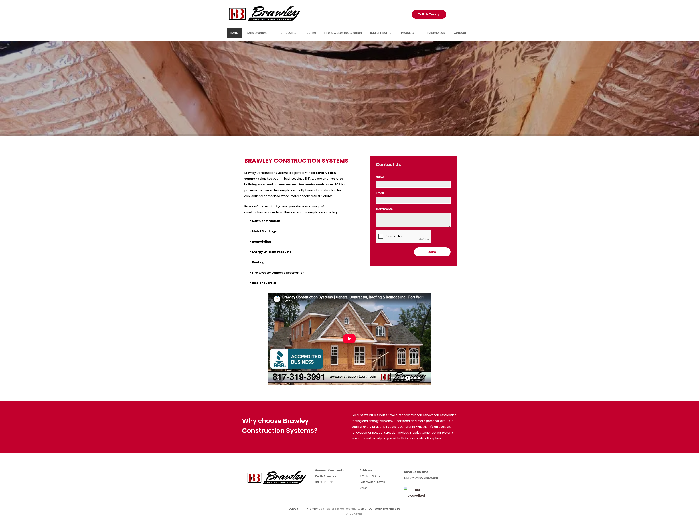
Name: (380, 177)
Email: (380, 193)
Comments (384, 209)
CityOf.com (354, 514)
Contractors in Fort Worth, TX (339, 508)
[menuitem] (235, 33)
